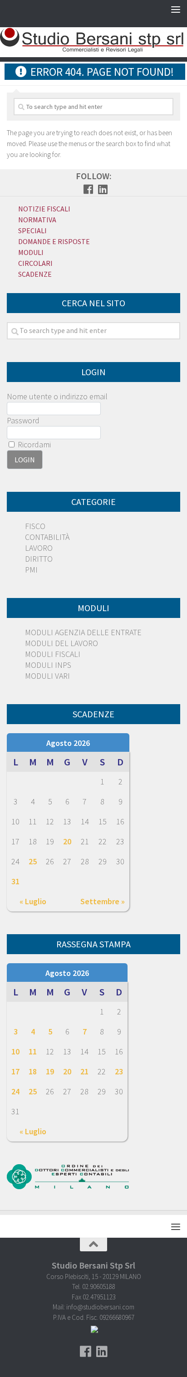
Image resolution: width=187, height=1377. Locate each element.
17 (15, 1071)
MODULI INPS (48, 665)
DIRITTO (39, 559)
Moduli (31, 252)
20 (67, 841)
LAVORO (39, 548)
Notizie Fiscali (44, 208)
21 (84, 1071)
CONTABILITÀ (47, 537)
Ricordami (33, 444)
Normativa (37, 219)
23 (119, 1071)
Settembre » (102, 901)
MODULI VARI (47, 676)
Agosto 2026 (68, 743)
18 (33, 1071)
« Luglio (33, 901)
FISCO (35, 526)
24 (15, 1091)
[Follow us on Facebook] (88, 189)
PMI (31, 569)
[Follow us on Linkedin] (102, 189)
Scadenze (35, 274)
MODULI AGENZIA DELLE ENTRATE (83, 632)
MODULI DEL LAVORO (61, 643)
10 (15, 1051)
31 (15, 881)
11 (33, 1051)
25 (33, 861)
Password (23, 420)
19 (50, 1071)
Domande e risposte (54, 241)
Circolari (35, 263)
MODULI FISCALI (52, 654)
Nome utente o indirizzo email (57, 396)
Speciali (32, 230)
